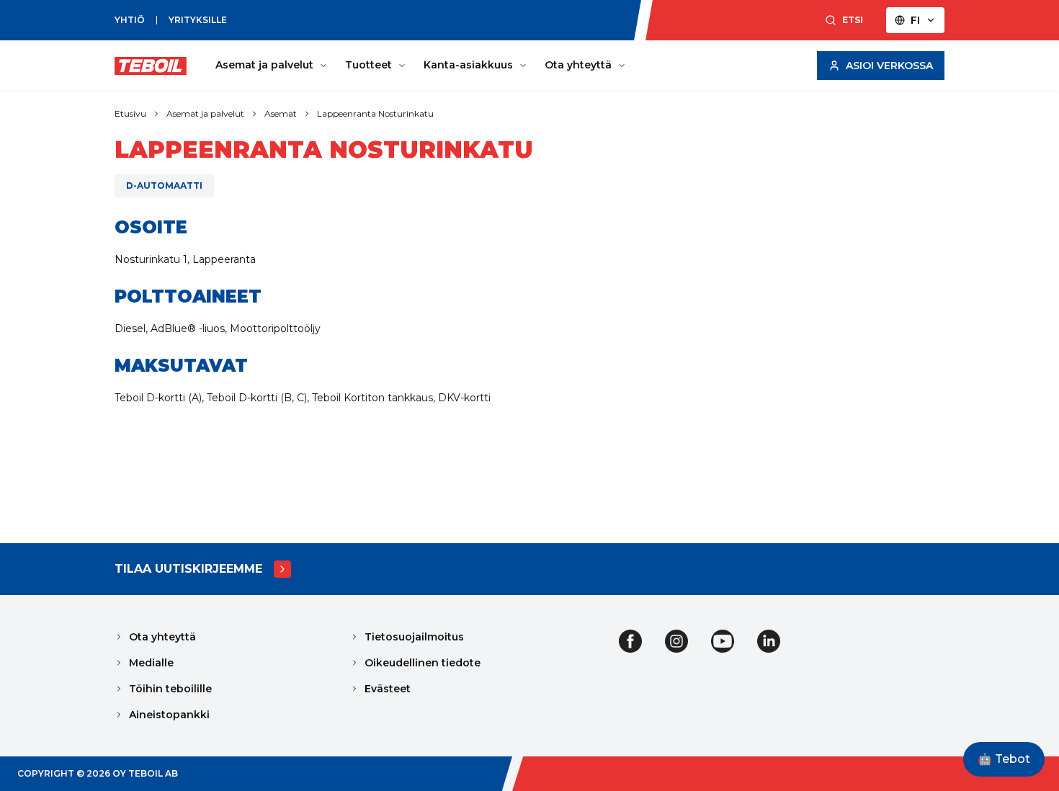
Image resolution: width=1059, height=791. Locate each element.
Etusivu (130, 113)
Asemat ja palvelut (264, 64)
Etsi (852, 19)
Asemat (280, 113)
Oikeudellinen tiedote (423, 662)
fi (915, 20)
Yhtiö (130, 19)
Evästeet (388, 688)
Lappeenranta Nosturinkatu (375, 113)
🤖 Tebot (1004, 759)
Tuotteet (368, 64)
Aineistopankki (169, 714)
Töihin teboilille (170, 688)
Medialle (151, 662)
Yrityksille (198, 19)
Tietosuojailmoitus (414, 636)
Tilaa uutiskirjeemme (188, 569)
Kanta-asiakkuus (468, 64)
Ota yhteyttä (578, 64)
